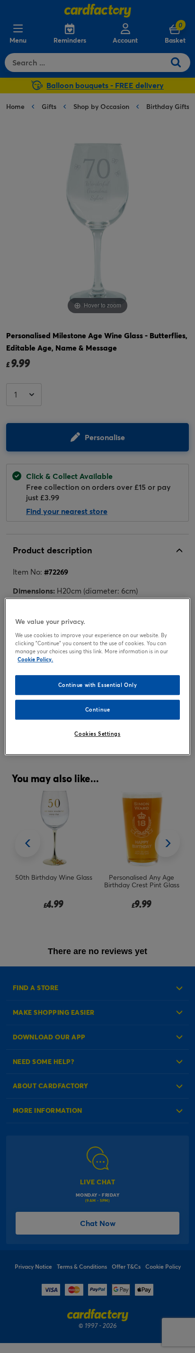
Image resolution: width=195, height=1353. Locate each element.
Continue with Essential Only (97, 684)
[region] (97, 676)
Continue (97, 709)
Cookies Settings (97, 733)
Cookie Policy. (35, 659)
